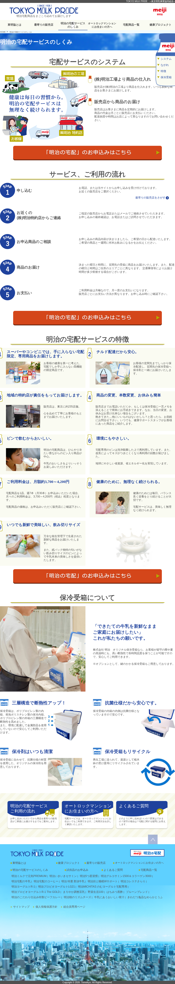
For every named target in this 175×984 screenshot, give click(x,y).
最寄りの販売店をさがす (150, 197)
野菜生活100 (95, 891)
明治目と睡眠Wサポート (103, 881)
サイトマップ (21, 906)
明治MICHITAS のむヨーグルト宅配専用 (102, 886)
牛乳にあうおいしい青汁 (109, 897)
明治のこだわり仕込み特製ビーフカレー (36, 897)
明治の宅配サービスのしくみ (73, 25)
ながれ (165, 65)
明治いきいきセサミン (63, 876)
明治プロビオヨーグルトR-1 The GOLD (35, 891)
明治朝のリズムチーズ (77, 897)
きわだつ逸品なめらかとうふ (145, 897)
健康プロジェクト (160, 24)
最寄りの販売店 (43, 24)
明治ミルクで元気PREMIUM (28, 876)
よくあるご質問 (113, 869)
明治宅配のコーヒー (46, 881)
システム (166, 58)
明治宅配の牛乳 (21, 881)
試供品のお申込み (77, 869)
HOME (3, 32)
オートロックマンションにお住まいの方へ (102, 25)
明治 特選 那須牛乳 (73, 881)
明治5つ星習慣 (89, 876)
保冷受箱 (166, 77)
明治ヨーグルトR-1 (23, 886)
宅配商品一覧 (131, 24)
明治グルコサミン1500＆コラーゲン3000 (126, 876)
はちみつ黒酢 (114, 891)
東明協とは (14, 24)
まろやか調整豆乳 (74, 891)
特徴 (163, 71)
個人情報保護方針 (46, 906)
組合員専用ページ (74, 906)
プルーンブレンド (137, 891)
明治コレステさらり (133, 881)
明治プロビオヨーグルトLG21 (56, 886)
